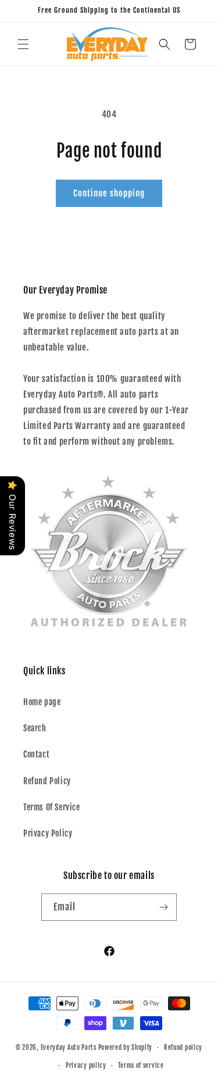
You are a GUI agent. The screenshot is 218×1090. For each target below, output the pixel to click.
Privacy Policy (47, 833)
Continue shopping (109, 193)
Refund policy (183, 1047)
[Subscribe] (163, 907)
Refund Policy (47, 781)
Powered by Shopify (125, 1047)
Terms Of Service (51, 807)
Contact (36, 754)
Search (35, 728)
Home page (41, 702)
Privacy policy (86, 1066)
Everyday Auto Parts (69, 1047)
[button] (23, 44)
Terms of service (141, 1066)
